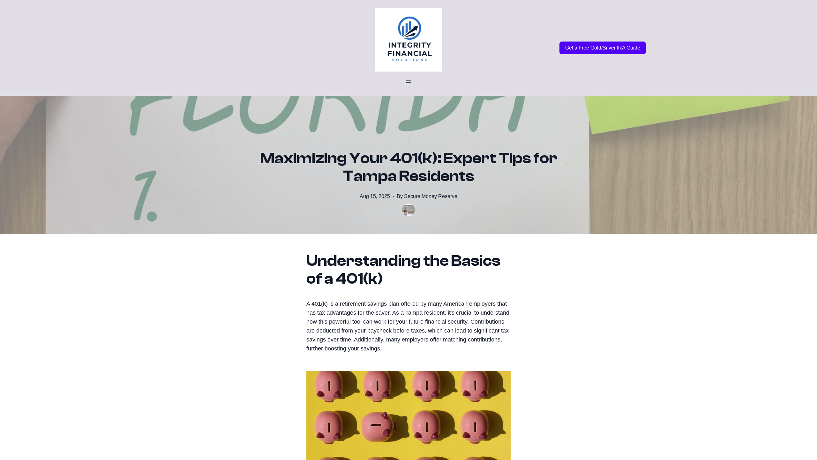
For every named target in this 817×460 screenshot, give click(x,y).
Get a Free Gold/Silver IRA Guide (602, 47)
